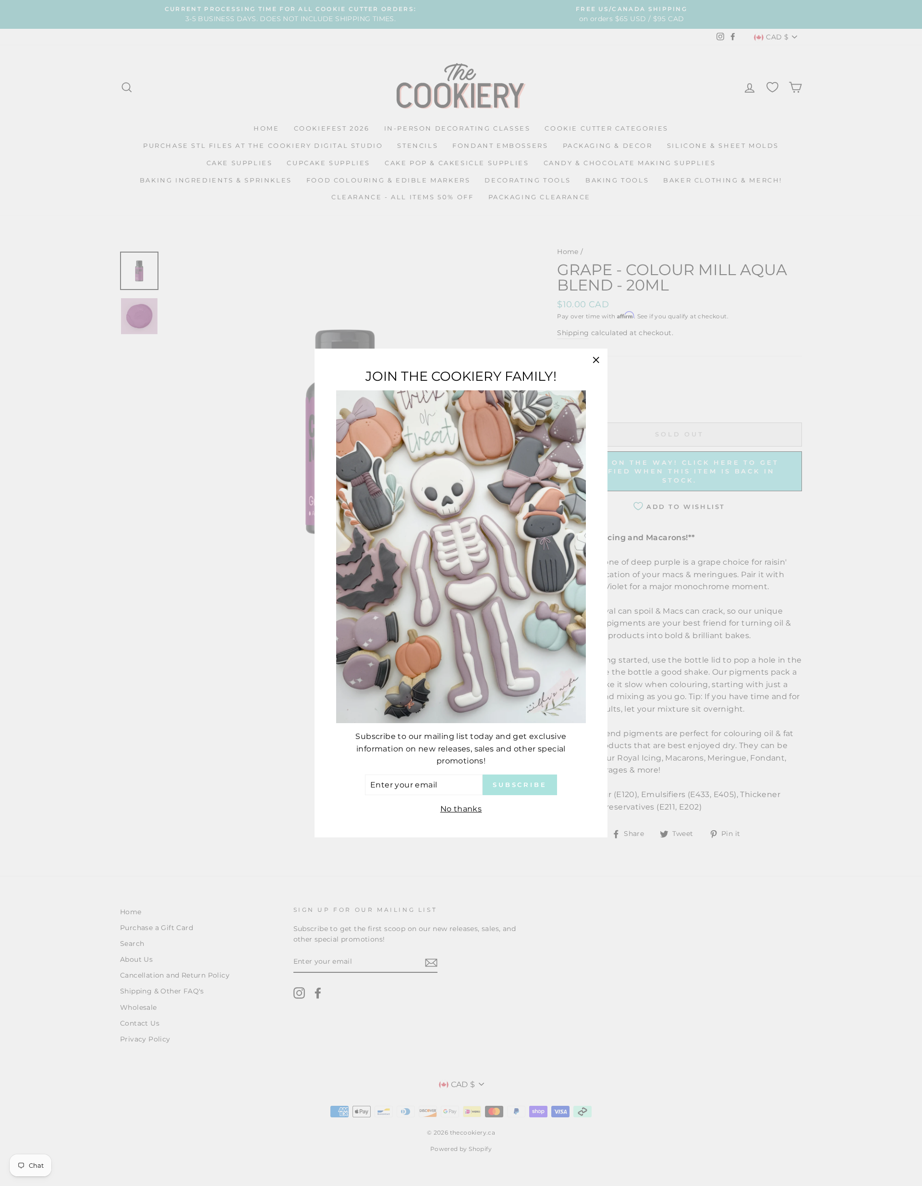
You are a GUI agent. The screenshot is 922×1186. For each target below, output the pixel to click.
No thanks (461, 808)
